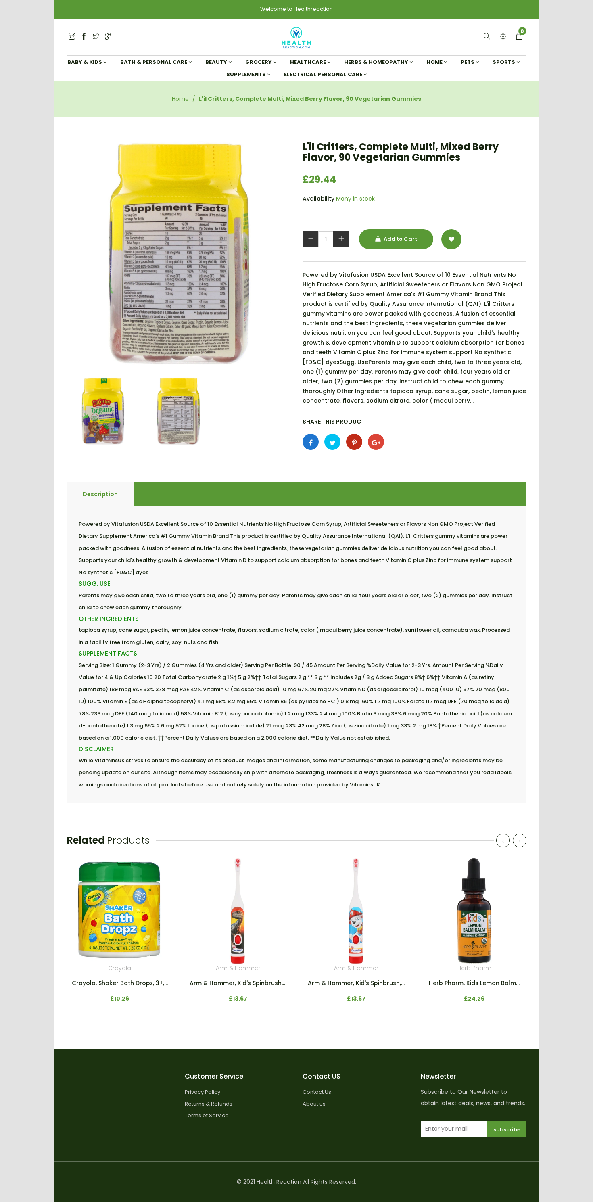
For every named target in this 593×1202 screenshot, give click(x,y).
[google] (108, 37)
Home (180, 99)
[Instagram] (96, 37)
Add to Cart (399, 239)
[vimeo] (354, 442)
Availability (318, 198)
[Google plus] (376, 442)
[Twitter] (72, 37)
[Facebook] (84, 37)
